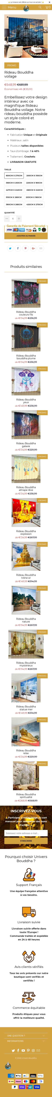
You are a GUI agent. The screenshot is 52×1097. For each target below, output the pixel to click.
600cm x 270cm (14, 175)
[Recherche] (41, 7)
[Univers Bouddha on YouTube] (23, 1051)
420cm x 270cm (34, 204)
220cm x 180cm (34, 183)
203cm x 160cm (33, 197)
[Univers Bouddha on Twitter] (13, 1051)
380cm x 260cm (14, 204)
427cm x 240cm (14, 190)
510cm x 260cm (14, 197)
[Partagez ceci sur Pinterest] (25, 248)
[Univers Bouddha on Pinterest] (28, 1051)
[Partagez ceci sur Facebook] (18, 248)
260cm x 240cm (34, 190)
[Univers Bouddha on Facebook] (18, 1051)
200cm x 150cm (34, 175)
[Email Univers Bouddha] (38, 1051)
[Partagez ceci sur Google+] (33, 248)
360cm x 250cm (14, 183)
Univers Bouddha (29, 1058)
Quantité (9, 212)
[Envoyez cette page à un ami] (41, 248)
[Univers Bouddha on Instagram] (33, 1051)
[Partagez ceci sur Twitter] (10, 248)
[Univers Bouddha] (26, 8)
